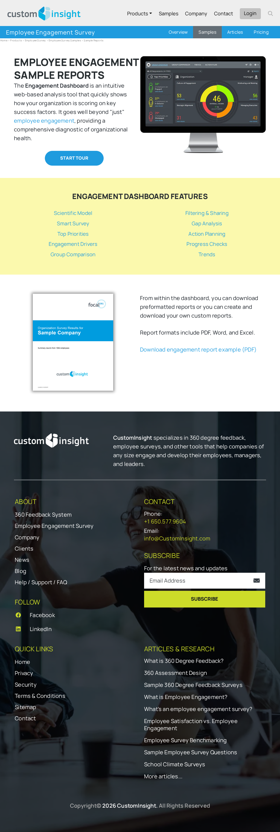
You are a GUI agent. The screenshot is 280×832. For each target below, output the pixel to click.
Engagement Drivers (73, 243)
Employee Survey (35, 40)
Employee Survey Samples (65, 40)
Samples (168, 13)
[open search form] (270, 13)
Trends (207, 254)
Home (3, 40)
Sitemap (25, 707)
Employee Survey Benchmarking (185, 740)
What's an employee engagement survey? (198, 709)
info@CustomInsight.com (177, 538)
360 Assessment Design (175, 672)
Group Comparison (73, 254)
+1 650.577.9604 (165, 521)
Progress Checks (206, 243)
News (22, 559)
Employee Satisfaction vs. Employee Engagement (191, 725)
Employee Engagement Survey (54, 525)
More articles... (163, 776)
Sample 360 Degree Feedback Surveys (193, 685)
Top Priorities (73, 233)
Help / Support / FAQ (41, 582)
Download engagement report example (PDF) (198, 349)
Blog (20, 571)
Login (250, 13)
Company (196, 13)
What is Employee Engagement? (186, 697)
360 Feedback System (43, 514)
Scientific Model (73, 213)
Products (137, 13)
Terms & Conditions (40, 695)
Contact (223, 13)
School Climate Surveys (174, 764)
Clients (24, 548)
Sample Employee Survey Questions (190, 752)
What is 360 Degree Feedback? (184, 660)
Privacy (24, 673)
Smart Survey (73, 223)
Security (26, 684)
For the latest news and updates (186, 568)
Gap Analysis (207, 223)
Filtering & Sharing (207, 213)
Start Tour (74, 158)
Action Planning (206, 233)
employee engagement (44, 120)
